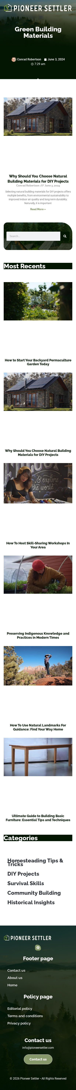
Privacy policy (19, 1023)
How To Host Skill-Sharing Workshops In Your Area (38, 545)
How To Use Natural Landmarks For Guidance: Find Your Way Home (38, 727)
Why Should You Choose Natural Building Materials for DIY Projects (38, 453)
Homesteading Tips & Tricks (35, 862)
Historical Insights (31, 902)
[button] (41, 17)
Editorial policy (19, 1008)
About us (14, 978)
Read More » (38, 209)
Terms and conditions (25, 1016)
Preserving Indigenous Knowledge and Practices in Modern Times (38, 635)
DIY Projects (23, 874)
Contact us (16, 970)
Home (12, 985)
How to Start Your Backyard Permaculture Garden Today (38, 362)
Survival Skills (25, 883)
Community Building (34, 893)
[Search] (65, 236)
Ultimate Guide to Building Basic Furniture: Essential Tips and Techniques (38, 818)
